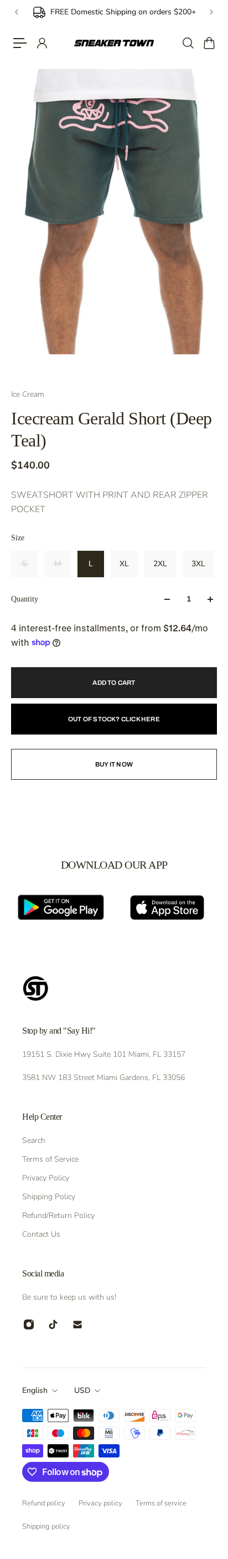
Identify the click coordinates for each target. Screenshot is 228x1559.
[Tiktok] (53, 1324)
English (35, 1390)
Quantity (24, 599)
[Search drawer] (187, 43)
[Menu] (20, 43)
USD (82, 1390)
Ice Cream (27, 394)
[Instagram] (29, 1324)
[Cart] (208, 43)
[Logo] (114, 43)
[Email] (77, 1324)
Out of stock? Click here (114, 719)
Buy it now (114, 764)
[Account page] (41, 43)
